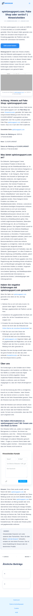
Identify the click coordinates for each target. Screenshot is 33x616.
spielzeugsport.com (19, 92)
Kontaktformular (12, 355)
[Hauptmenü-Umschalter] (29, 3)
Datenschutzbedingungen (16, 604)
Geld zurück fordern (10, 45)
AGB (16, 612)
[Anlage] (6, 482)
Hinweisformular (10, 112)
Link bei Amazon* (12, 539)
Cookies (16, 608)
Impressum (16, 600)
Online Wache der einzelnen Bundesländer (15, 328)
